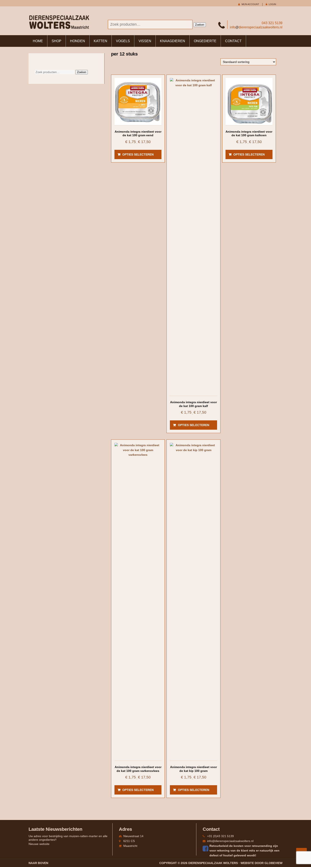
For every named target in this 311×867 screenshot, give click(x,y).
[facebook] (206, 848)
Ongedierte (205, 41)
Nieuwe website (39, 844)
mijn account (250, 4)
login (272, 4)
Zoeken (199, 24)
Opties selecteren (138, 154)
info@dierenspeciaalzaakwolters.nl (230, 841)
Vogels (123, 41)
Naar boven (38, 863)
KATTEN (100, 41)
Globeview (273, 863)
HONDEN (77, 41)
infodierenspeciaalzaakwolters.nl (256, 27)
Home (38, 41)
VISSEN (145, 41)
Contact (233, 41)
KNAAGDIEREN (172, 41)
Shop (56, 41)
